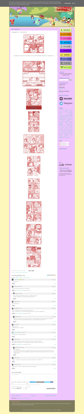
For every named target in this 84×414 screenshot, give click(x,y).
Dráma (71, 112)
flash (72, 116)
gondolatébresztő (62, 119)
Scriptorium (61, 133)
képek (20, 272)
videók (61, 137)
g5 (63, 118)
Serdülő (66, 133)
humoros (61, 122)
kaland (71, 122)
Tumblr (60, 135)
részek (63, 131)
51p (20, 279)
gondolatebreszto (69, 118)
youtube (65, 137)
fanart (66, 115)
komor (65, 125)
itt (47, 55)
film (69, 116)
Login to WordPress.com (40, 382)
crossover (61, 112)
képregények (25, 272)
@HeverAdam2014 (18, 332)
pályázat (65, 129)
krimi (60, 126)
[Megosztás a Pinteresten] (33, 270)
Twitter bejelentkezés (47, 382)
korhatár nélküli (70, 125)
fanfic (71, 115)
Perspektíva (70, 129)
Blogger (59, 409)
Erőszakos (70, 113)
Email (27, 383)
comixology (66, 111)
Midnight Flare (62, 88)
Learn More (67, 3)
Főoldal (33, 395)
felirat (64, 116)
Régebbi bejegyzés (50, 395)
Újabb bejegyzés (16, 395)
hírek (67, 121)
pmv (60, 130)
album (63, 109)
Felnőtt (67, 116)
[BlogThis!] (30, 270)
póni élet (68, 130)
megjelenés (61, 128)
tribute (71, 134)
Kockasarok (61, 125)
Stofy (60, 89)
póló (65, 130)
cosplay (71, 111)
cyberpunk (66, 112)
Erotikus (60, 113)
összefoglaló (61, 129)
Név (12, 383)
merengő (66, 128)
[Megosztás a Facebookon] (32, 270)
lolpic (66, 126)
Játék (66, 122)
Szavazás (71, 133)
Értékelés (21, 277)
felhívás (60, 116)
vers (72, 135)
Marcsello (61, 92)
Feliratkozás (14, 388)
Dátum (17, 277)
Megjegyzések (64, 144)
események (61, 115)
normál (71, 128)
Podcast (63, 130)
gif (65, 118)
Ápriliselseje (67, 109)
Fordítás (17, 272)
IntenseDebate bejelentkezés (32, 382)
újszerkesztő (66, 135)
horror (71, 121)
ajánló (60, 109)
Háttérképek (70, 119)
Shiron (18, 270)
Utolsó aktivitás (27, 277)
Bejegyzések (63, 142)
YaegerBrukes (16, 279)
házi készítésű (62, 121)
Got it (73, 3)
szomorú (61, 134)
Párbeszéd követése (55, 275)
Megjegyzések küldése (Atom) (23, 398)
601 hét (23, 279)
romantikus (70, 131)
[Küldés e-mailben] (28, 270)
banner (71, 109)
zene (69, 137)
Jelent (55, 283)
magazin (71, 126)
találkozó (66, 134)
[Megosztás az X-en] (31, 270)
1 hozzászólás (19, 290)
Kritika (63, 126)
